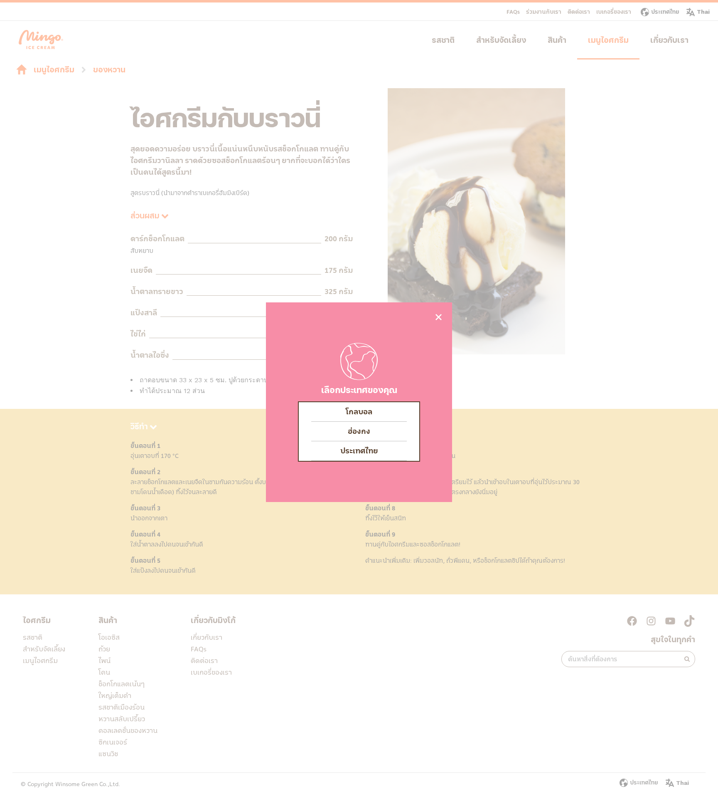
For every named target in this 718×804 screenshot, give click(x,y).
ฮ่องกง (359, 431)
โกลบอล (359, 412)
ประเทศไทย (359, 451)
